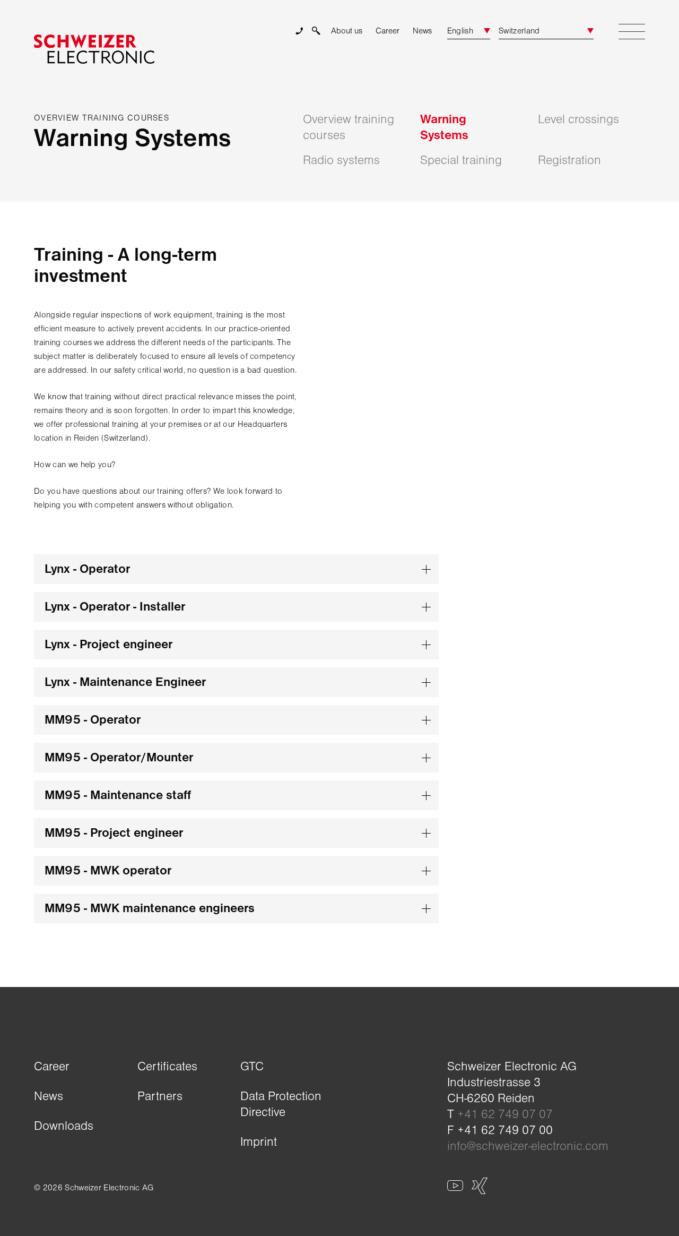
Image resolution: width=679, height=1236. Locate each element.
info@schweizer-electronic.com (527, 1146)
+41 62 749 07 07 (505, 1114)
